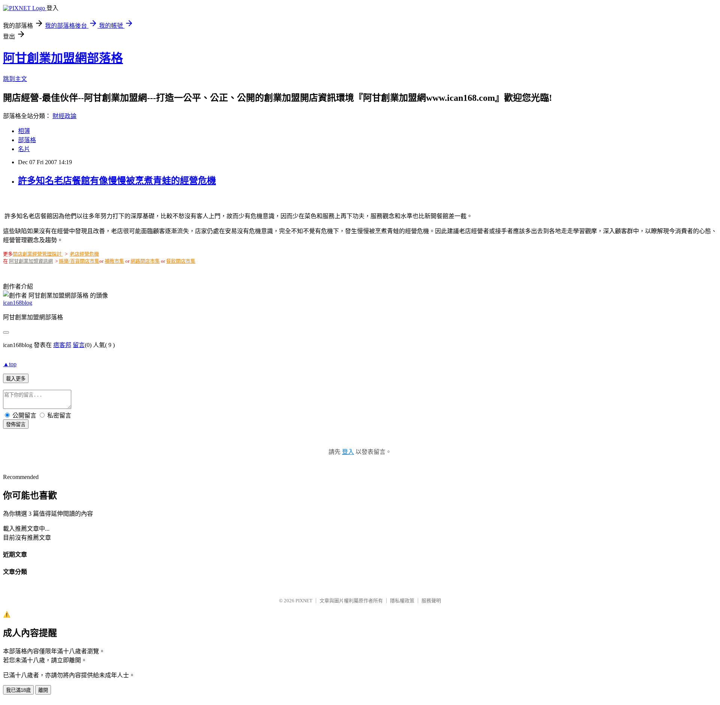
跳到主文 (15, 79)
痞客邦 (62, 345)
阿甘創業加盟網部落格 (63, 58)
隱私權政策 (402, 600)
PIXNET (304, 600)
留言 (79, 345)
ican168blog (17, 302)
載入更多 (16, 379)
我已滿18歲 (18, 690)
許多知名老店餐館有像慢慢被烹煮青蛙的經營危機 (117, 181)
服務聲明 (431, 600)
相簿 (24, 131)
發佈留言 (16, 424)
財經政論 (64, 116)
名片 (24, 149)
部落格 (27, 140)
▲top (9, 364)
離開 (43, 690)
